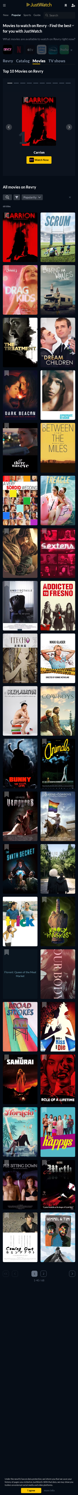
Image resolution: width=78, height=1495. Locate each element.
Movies (39, 61)
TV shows (56, 61)
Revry (8, 61)
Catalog (23, 61)
